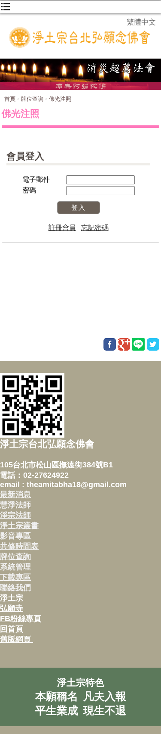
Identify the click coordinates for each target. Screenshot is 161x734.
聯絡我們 (15, 587)
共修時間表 (19, 546)
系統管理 (15, 567)
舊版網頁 (16, 639)
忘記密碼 (95, 227)
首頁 (9, 99)
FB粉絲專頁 (20, 618)
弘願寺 (11, 608)
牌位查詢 (32, 99)
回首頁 (11, 629)
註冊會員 (62, 227)
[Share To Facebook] (109, 344)
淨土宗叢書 (19, 525)
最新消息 (15, 494)
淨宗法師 (15, 515)
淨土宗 (11, 598)
